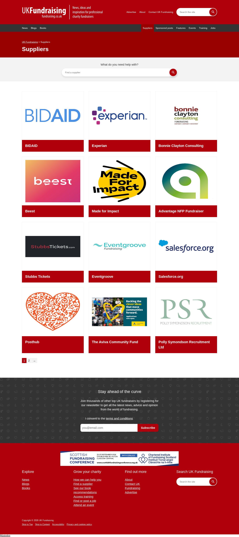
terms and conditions (119, 418)
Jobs (213, 28)
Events (192, 28)
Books (43, 28)
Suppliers (147, 28)
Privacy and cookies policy (79, 524)
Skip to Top (27, 524)
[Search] (213, 12)
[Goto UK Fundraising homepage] (62, 12)
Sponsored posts (164, 28)
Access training (83, 496)
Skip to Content (42, 524)
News (25, 28)
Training (203, 28)
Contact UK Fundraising (161, 12)
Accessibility (58, 524)
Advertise (131, 12)
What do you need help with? (119, 64)
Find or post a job (84, 501)
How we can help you (87, 479)
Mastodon (5, 535)
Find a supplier (83, 484)
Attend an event (83, 505)
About (142, 12)
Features (181, 28)
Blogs (34, 28)
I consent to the (109, 418)
